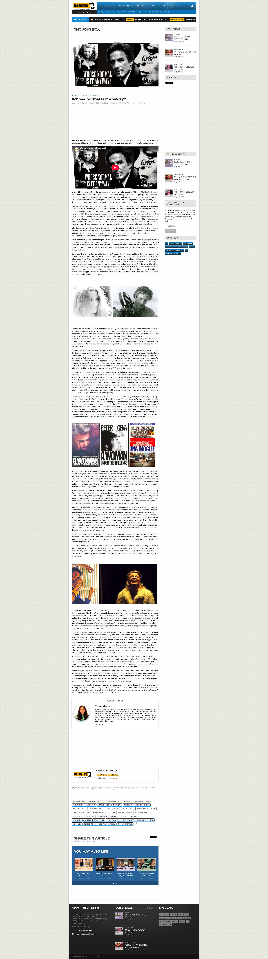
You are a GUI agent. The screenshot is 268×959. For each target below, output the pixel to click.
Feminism (113, 816)
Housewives (133, 816)
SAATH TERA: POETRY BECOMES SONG (180, 19)
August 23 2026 (179, 57)
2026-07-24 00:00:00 (146, 878)
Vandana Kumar (80, 103)
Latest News (105, 5)
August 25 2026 (179, 41)
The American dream (81, 812)
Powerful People (179, 49)
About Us (151, 12)
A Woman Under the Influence (119, 801)
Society (184, 247)
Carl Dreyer (89, 816)
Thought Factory (165, 925)
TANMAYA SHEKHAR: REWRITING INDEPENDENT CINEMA (185, 53)
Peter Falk (77, 816)
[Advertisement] (115, 123)
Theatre (111, 812)
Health (192, 247)
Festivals (177, 34)
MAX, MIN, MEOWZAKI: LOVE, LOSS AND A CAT (125, 874)
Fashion (173, 914)
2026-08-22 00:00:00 (84, 878)
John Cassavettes (96, 801)
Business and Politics (173, 247)
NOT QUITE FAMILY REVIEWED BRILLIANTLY (132, 19)
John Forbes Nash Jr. (107, 824)
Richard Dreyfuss (125, 824)
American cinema (142, 805)
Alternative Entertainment (160, 19)
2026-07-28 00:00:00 (126, 878)
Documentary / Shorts (173, 253)
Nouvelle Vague (79, 809)
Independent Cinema (142, 801)
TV (166, 243)
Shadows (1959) (112, 809)
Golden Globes (141, 812)
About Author (115, 700)
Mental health (104, 805)
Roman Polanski (127, 809)
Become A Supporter (163, 12)
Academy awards (125, 812)
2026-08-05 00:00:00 (105, 878)
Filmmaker (128, 805)
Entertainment (175, 918)
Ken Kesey (77, 824)
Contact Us (175, 5)
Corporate (142, 12)
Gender (123, 816)
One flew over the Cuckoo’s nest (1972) (137, 820)
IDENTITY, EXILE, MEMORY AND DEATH (104, 874)
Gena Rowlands (99, 812)
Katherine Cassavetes (82, 820)
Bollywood (164, 918)
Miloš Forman (112, 820)
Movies (182, 921)
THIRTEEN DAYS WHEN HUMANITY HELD (146, 874)
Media (172, 243)
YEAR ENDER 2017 (183, 914)
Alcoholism (90, 805)
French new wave (96, 809)
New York (117, 805)
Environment (188, 243)
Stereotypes (99, 820)
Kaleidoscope (113, 19)
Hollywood (77, 805)
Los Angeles (102, 816)
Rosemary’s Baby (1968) (146, 809)
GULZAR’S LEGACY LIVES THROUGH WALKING (182, 37)
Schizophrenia (89, 824)
